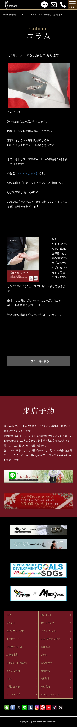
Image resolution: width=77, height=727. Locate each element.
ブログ (44, 654)
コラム (26, 14)
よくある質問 (13, 670)
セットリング (47, 622)
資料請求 (45, 678)
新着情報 (45, 670)
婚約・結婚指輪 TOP (11, 14)
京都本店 (45, 646)
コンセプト (46, 614)
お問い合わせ (13, 686)
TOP (8, 614)
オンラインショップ (51, 694)
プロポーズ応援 (14, 646)
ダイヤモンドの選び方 (16, 663)
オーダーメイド (14, 638)
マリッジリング (48, 630)
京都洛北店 (12, 654)
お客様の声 (46, 662)
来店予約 (45, 686)
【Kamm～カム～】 (26, 173)
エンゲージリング (15, 630)
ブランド (10, 622)
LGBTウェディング (50, 638)
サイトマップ (13, 694)
